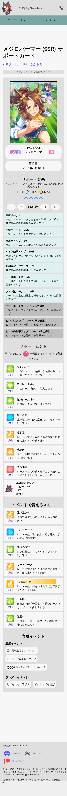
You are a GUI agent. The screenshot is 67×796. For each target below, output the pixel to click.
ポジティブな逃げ (44, 684)
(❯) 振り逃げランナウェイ (21, 650)
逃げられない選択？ (18, 684)
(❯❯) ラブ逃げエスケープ (21, 658)
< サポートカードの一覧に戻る (22, 64)
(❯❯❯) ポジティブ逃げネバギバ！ (26, 667)
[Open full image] (33, 112)
